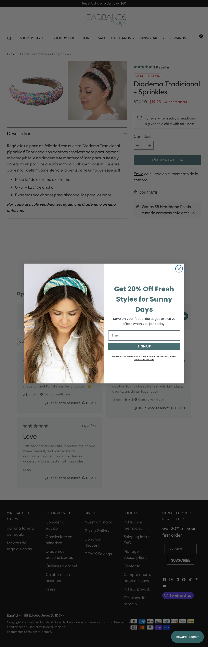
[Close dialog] (179, 268)
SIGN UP (144, 346)
